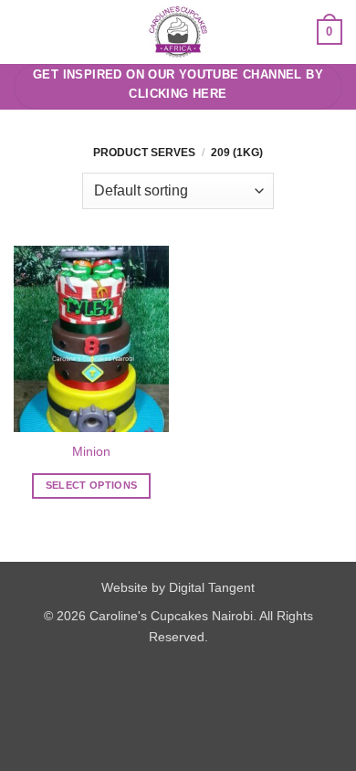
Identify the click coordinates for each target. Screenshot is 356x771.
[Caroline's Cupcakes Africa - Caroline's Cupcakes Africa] (178, 32)
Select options (92, 485)
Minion (91, 452)
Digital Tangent (212, 587)
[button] (25, 31)
